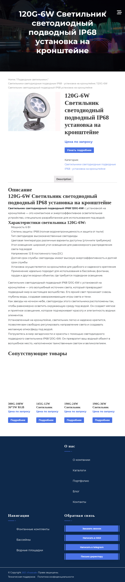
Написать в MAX (92, 537)
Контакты (79, 502)
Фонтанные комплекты (32, 529)
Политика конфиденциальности (56, 576)
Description (63, 179)
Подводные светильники (32, 79)
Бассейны (23, 539)
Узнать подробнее (79, 150)
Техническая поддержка (21, 576)
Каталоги (79, 470)
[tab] (64, 179)
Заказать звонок (91, 528)
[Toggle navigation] (120, 12)
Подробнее (18, 420)
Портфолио (81, 481)
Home (11, 79)
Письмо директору (92, 556)
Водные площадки (29, 550)
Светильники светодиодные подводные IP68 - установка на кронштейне (51, 83)
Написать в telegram (92, 547)
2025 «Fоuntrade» (30, 572)
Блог (76, 491)
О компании (81, 460)
